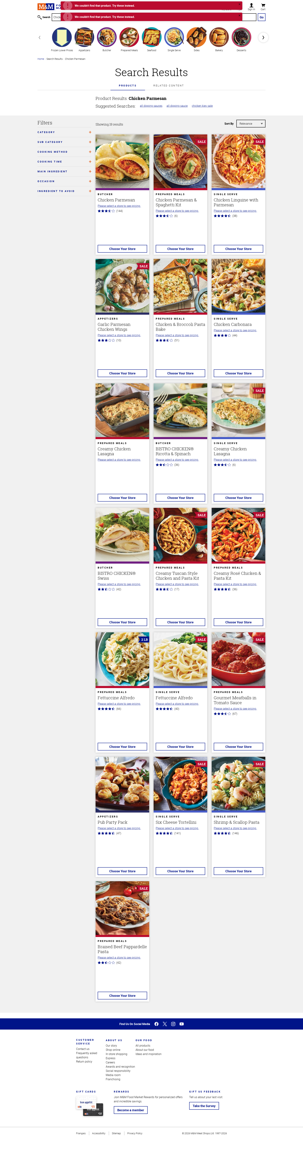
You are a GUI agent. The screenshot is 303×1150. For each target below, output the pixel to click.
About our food (145, 1050)
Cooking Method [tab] (53, 151)
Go (262, 17)
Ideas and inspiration (148, 1054)
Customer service (85, 1041)
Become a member (130, 1110)
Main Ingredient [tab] (53, 171)
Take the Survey (204, 1106)
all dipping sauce (177, 106)
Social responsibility (118, 1071)
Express (110, 1058)
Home (41, 58)
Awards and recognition (120, 1066)
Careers (110, 1062)
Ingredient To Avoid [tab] (56, 191)
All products (143, 1045)
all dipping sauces (151, 106)
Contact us (82, 1049)
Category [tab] (46, 132)
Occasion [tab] (46, 181)
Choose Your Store (122, 249)
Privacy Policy (134, 1133)
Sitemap (116, 1133)
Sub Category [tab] (50, 142)
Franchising (113, 1079)
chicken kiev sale (202, 106)
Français (81, 1133)
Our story (111, 1045)
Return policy (84, 1061)
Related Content (168, 85)
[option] (62, 39)
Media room (113, 1075)
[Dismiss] (239, 4)
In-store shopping (116, 1054)
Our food (144, 1040)
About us (114, 1040)
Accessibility (98, 1133)
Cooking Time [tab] (50, 161)
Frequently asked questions (86, 1055)
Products (128, 85)
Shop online (113, 1050)
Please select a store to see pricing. (119, 206)
